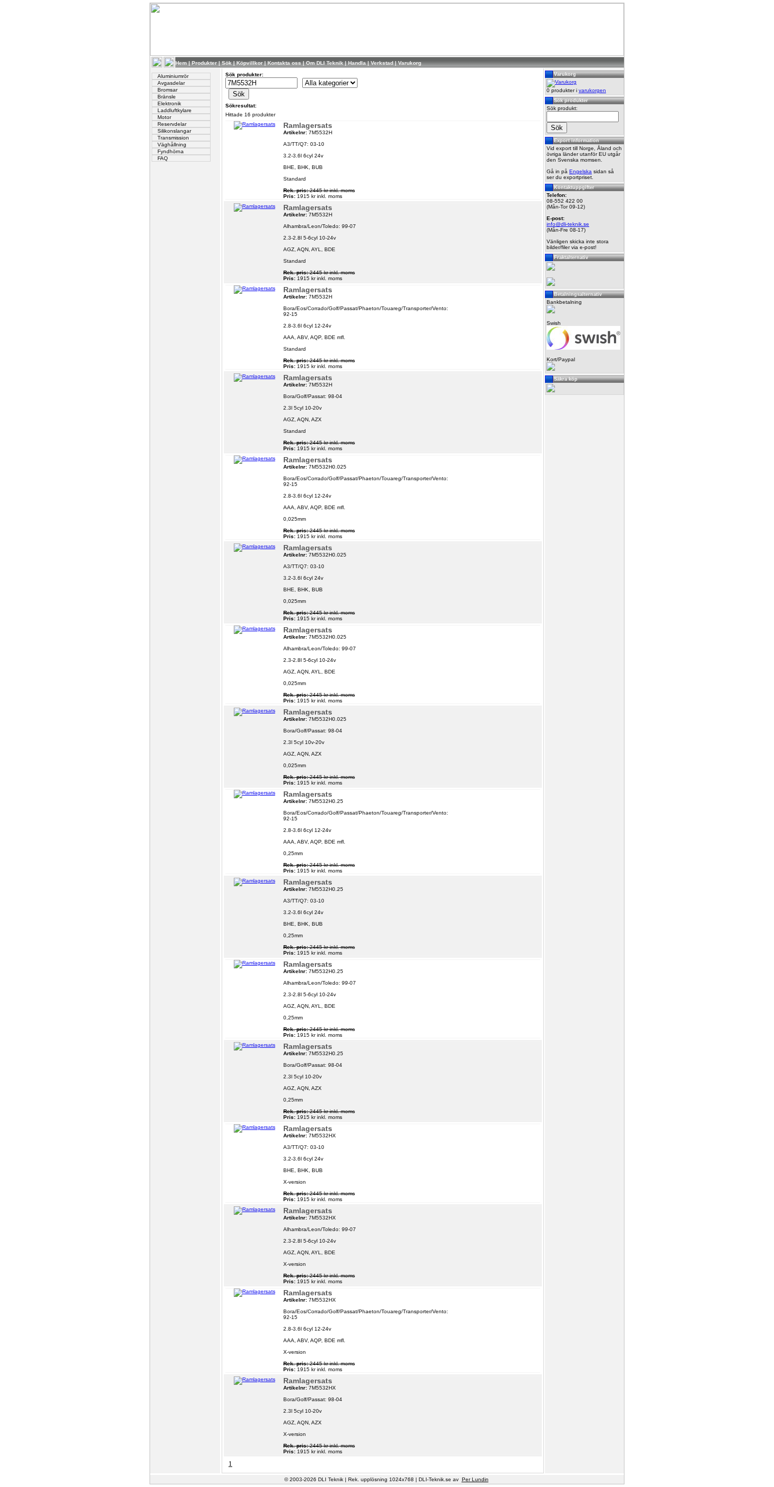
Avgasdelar (171, 83)
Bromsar (167, 90)
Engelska (580, 171)
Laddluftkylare (174, 110)
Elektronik (169, 103)
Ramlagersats (307, 125)
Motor (164, 117)
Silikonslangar (174, 131)
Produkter (204, 63)
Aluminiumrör (172, 76)
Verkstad (382, 63)
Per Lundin (475, 1479)
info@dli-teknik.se (568, 224)
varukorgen (592, 90)
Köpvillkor (249, 63)
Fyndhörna (170, 151)
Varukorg (409, 63)
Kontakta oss (284, 63)
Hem (181, 63)
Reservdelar (171, 124)
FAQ (162, 158)
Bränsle (166, 97)
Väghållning (171, 144)
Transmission (173, 138)
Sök (227, 63)
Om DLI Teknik (324, 63)
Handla (357, 63)
